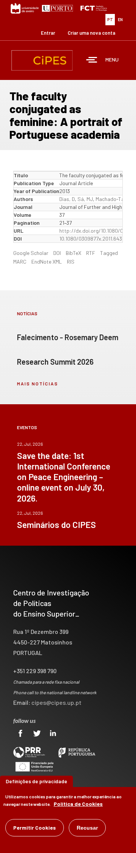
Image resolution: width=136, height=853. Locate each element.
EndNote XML (46, 261)
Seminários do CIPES (56, 524)
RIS (70, 261)
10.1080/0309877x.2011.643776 (94, 238)
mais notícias (37, 383)
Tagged (109, 253)
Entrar (48, 33)
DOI (57, 253)
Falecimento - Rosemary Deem (67, 337)
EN (120, 19)
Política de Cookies (78, 804)
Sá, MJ (85, 199)
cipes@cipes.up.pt (56, 702)
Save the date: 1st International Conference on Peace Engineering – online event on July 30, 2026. (63, 476)
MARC (19, 261)
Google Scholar (30, 253)
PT (110, 19)
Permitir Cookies (34, 827)
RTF (90, 253)
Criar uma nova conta (91, 33)
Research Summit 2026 (55, 361)
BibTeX (73, 253)
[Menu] (91, 60)
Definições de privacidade (36, 781)
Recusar (87, 828)
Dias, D (67, 199)
